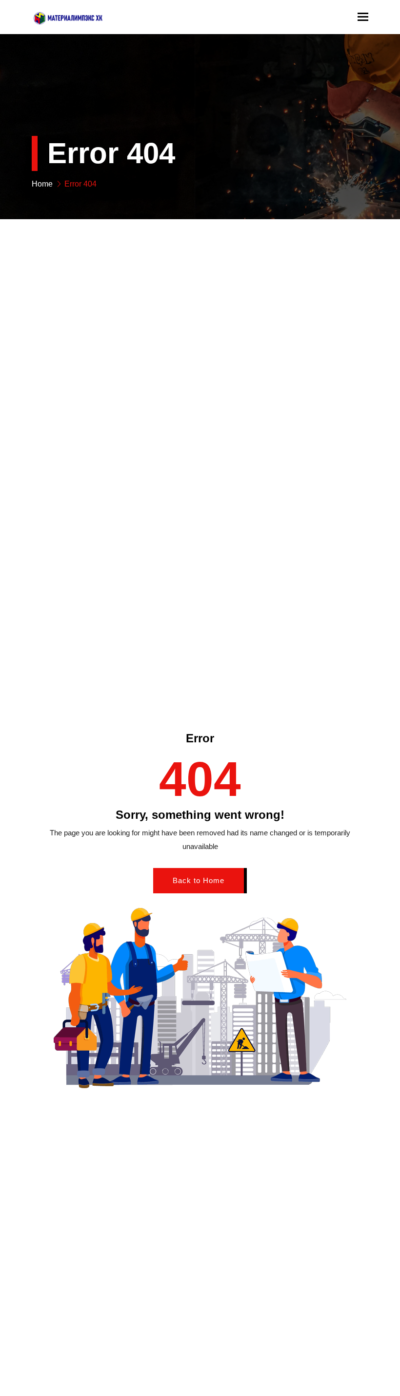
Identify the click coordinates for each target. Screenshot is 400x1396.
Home (42, 184)
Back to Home (198, 880)
